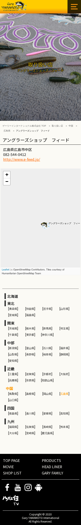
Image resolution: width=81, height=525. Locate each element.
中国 (71, 126)
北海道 (12, 296)
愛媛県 (47, 413)
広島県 (7, 131)
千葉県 (13, 334)
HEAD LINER (52, 466)
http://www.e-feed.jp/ (21, 159)
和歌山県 (47, 380)
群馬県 (47, 328)
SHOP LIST (12, 473)
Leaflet (5, 269)
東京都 (30, 334)
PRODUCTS (51, 460)
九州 (10, 421)
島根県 (30, 393)
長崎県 (47, 427)
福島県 (30, 315)
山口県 (13, 400)
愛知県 (13, 360)
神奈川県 (47, 334)
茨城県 (13, 328)
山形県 (64, 308)
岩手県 (47, 308)
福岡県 (13, 427)
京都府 (47, 374)
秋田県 (30, 308)
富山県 (30, 348)
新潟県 (13, 348)
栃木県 (30, 328)
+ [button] (6, 174)
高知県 (64, 413)
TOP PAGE (11, 460)
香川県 (30, 413)
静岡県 (64, 354)
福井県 (64, 348)
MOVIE (8, 466)
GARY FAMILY (52, 473)
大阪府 (64, 374)
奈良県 (30, 380)
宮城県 (13, 315)
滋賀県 (30, 374)
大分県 (13, 433)
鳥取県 (13, 393)
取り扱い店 (57, 126)
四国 (10, 408)
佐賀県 (30, 427)
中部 (10, 342)
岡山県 (47, 393)
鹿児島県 (47, 433)
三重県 (13, 374)
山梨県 (13, 354)
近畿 (10, 368)
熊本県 (64, 427)
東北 (10, 303)
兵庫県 (13, 380)
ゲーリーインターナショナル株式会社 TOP (24, 126)
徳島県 (13, 413)
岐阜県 (47, 354)
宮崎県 (30, 433)
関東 (10, 323)
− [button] (6, 181)
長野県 (30, 354)
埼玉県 (64, 328)
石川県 (47, 348)
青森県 (13, 308)
